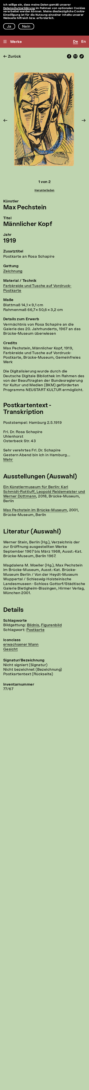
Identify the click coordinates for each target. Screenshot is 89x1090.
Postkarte (35, 630)
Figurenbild (51, 625)
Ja (9, 26)
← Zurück (12, 56)
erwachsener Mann (21, 645)
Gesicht (10, 649)
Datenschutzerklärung (19, 8)
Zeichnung (12, 271)
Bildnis (33, 625)
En (83, 42)
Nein (26, 26)
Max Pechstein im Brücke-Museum (35, 510)
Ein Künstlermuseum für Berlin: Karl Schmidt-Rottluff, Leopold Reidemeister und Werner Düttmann (44, 491)
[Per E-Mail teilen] (75, 57)
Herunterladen (44, 190)
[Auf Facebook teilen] (69, 57)
